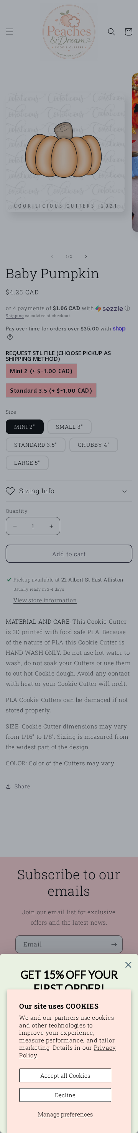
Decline (65, 1095)
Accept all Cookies (65, 1075)
